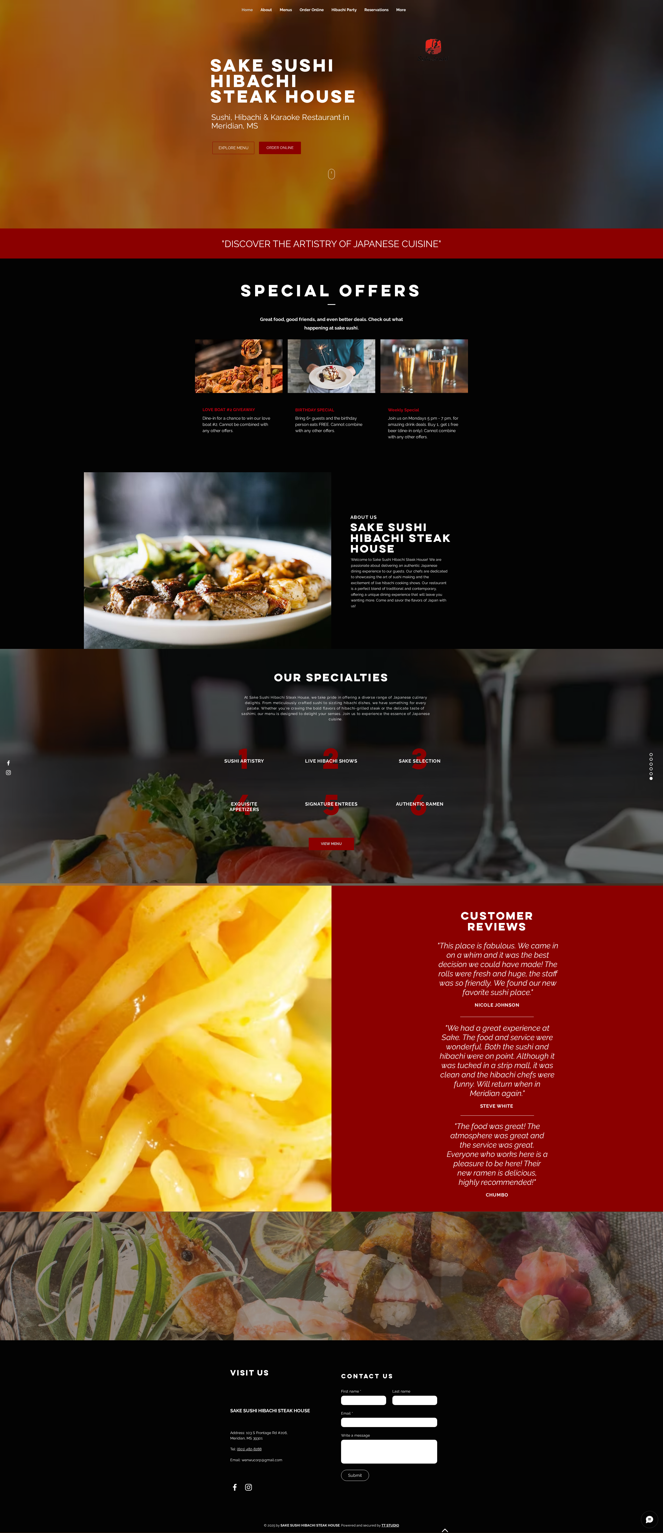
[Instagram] (8, 772)
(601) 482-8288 (249, 1449)
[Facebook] (8, 763)
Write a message (355, 1435)
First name (351, 1391)
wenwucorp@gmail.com (262, 1460)
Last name (401, 1391)
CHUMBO (497, 1195)
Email (347, 1413)
